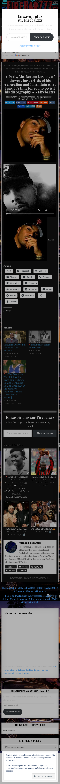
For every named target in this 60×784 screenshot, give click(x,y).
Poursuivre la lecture (30, 46)
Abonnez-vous (42, 37)
